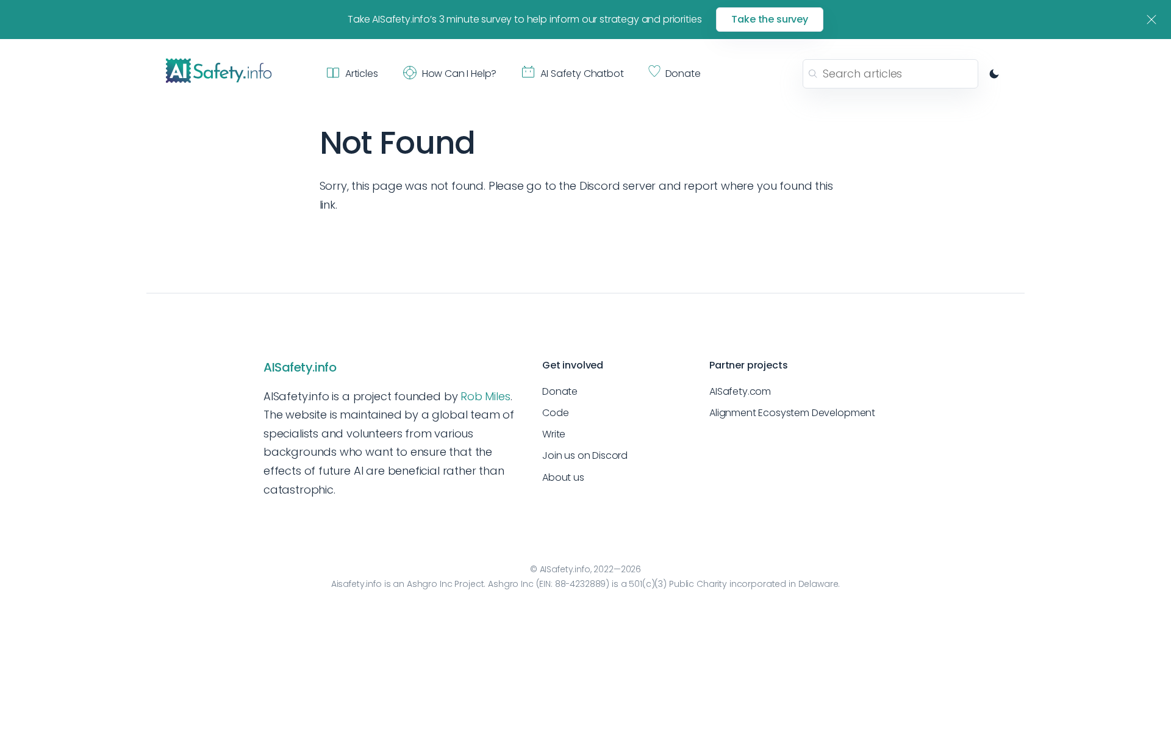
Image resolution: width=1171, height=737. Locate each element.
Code (555, 413)
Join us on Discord (585, 455)
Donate (560, 391)
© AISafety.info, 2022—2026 (585, 569)
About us (563, 477)
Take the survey (769, 19)
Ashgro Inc (430, 584)
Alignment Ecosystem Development (792, 413)
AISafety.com (740, 391)
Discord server (617, 185)
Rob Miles (485, 396)
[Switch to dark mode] (994, 74)
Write (553, 434)
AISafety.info (299, 367)
